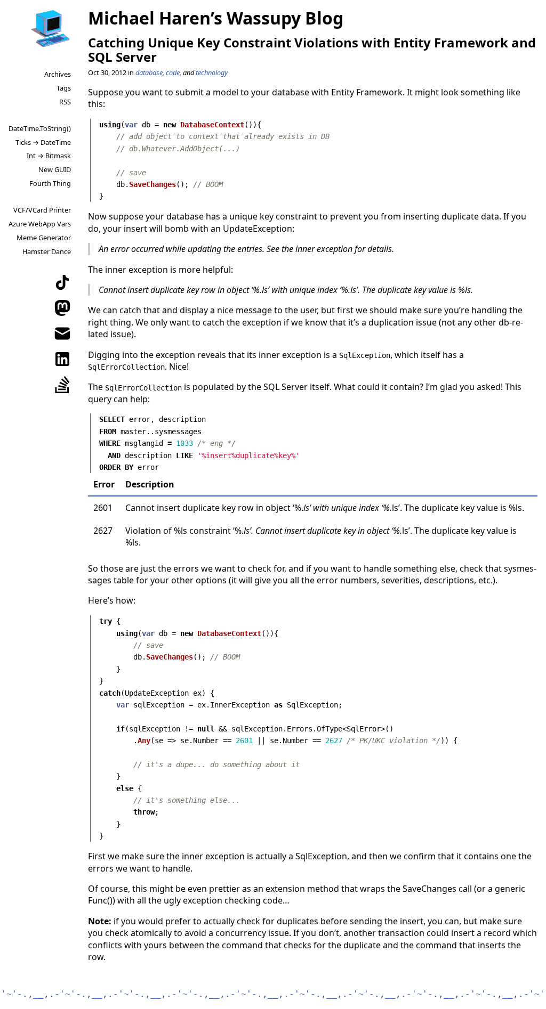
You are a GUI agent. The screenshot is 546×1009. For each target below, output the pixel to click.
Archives (57, 74)
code (173, 72)
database (149, 72)
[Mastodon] (62, 307)
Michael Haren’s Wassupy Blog (215, 17)
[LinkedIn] (62, 359)
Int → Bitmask (49, 155)
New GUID (54, 169)
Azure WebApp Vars (40, 224)
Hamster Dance (46, 251)
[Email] (62, 333)
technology (212, 72)
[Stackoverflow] (62, 384)
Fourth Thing (50, 183)
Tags (64, 88)
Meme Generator (44, 237)
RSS (65, 102)
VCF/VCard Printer (42, 210)
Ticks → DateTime (43, 142)
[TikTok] (62, 282)
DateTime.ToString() (40, 128)
